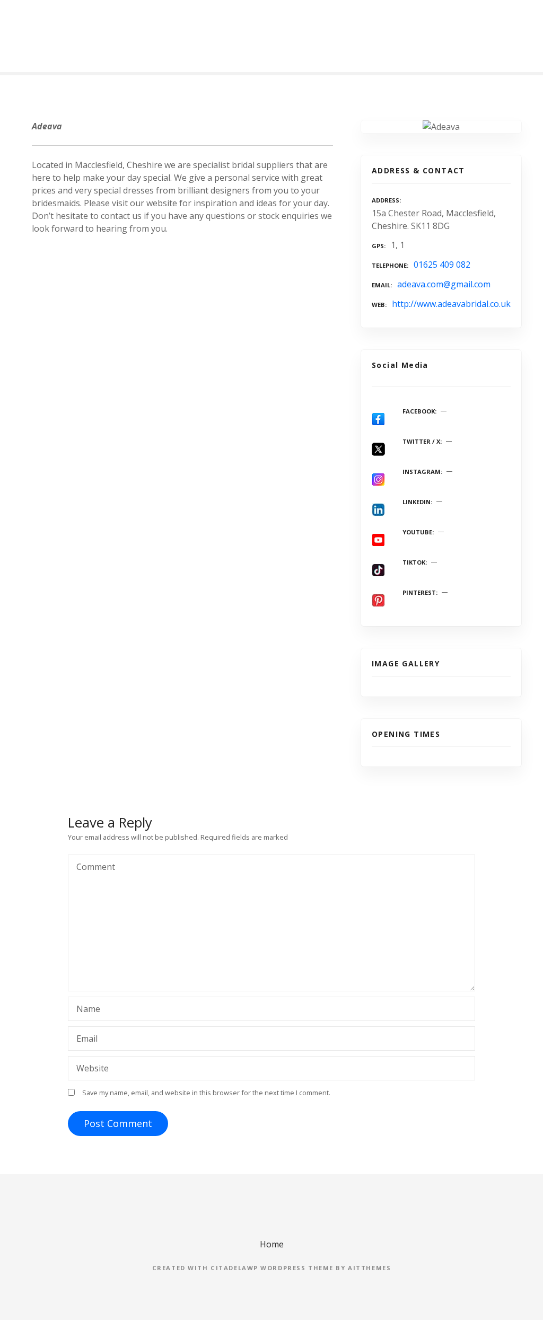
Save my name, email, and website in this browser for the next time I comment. (206, 1092)
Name (85, 1010)
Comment (92, 868)
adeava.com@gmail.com (444, 284)
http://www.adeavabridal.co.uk (451, 304)
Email (84, 1039)
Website (92, 1068)
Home (272, 1244)
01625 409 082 (442, 264)
